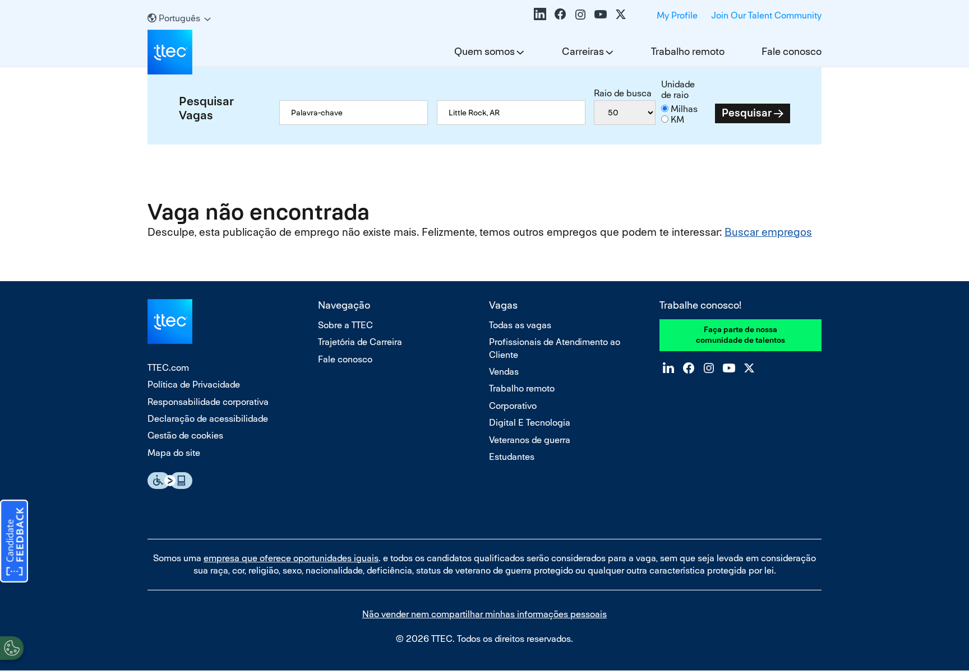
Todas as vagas (520, 325)
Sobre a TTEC (345, 325)
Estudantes (511, 457)
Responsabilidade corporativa (208, 402)
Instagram (580, 14)
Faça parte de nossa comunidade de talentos (740, 335)
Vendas (504, 372)
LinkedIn (540, 14)
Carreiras (583, 51)
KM (677, 119)
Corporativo (513, 406)
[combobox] (511, 112)
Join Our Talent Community (766, 15)
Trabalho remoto (688, 51)
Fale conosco (792, 51)
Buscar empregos (768, 232)
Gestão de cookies (185, 435)
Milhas (684, 109)
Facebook (560, 14)
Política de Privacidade (193, 384)
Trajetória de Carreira (360, 342)
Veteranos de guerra (529, 440)
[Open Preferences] (12, 648)
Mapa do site (173, 453)
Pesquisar (747, 113)
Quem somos (484, 51)
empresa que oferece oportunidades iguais (291, 558)
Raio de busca (623, 93)
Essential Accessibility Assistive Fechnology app (169, 480)
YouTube (600, 14)
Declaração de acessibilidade (207, 419)
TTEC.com (168, 368)
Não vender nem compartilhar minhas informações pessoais (484, 614)
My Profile (677, 15)
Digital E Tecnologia (529, 422)
